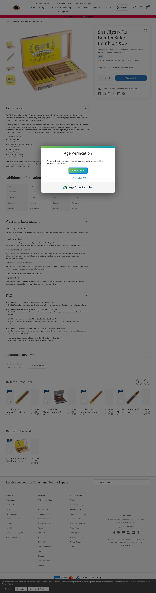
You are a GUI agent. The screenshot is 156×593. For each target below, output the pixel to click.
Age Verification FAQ (78, 178)
